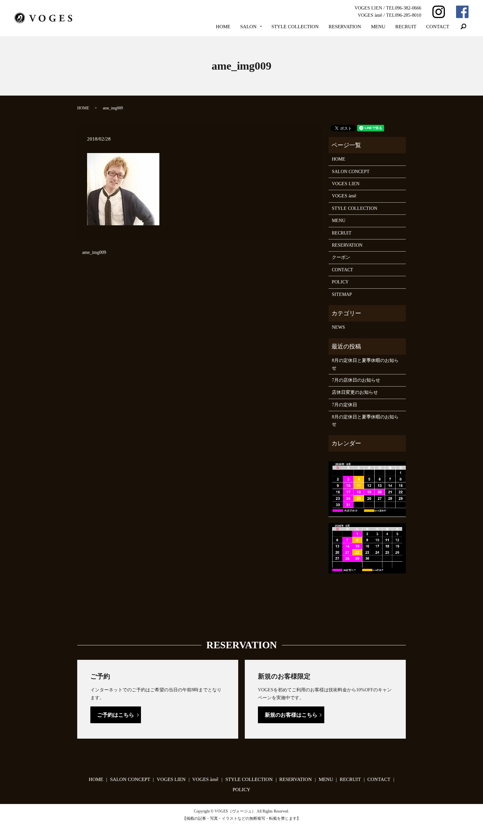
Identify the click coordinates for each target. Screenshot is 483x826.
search (464, 27)
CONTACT (437, 26)
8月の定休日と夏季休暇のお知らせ (365, 364)
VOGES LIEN (345, 183)
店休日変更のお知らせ (355, 392)
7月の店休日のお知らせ (356, 380)
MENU (378, 26)
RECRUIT (405, 26)
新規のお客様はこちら (291, 715)
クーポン (341, 257)
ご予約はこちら (115, 715)
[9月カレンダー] (367, 548)
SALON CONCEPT (351, 171)
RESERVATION (345, 26)
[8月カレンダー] (367, 488)
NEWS (338, 327)
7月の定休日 (344, 404)
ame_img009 (94, 252)
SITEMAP (342, 294)
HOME (223, 26)
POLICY (340, 281)
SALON (248, 26)
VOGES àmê (344, 195)
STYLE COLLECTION (295, 26)
